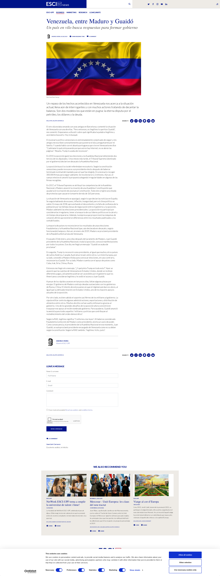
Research (83, 12)
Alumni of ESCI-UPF (63, 343)
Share (58, 526)
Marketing (71, 12)
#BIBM (54, 522)
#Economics (93, 527)
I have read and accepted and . (70, 410)
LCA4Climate (95, 12)
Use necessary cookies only (185, 570)
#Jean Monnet (146, 521)
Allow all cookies (185, 555)
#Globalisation (105, 527)
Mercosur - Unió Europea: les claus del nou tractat (109, 503)
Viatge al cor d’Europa (146, 501)
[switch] (81, 570)
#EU (99, 527)
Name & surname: (52, 371)
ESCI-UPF (50, 12)
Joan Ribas (93, 508)
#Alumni (49, 121)
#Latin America (58, 121)
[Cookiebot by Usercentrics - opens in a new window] (30, 571)
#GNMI (69, 522)
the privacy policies (71, 410)
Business (60, 12)
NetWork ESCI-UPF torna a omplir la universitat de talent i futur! (65, 503)
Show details (135, 570)
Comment (49, 391)
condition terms (87, 410)
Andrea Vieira (56, 36)
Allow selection (185, 562)
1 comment (92, 36)
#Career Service (61, 522)
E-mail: (48, 381)
